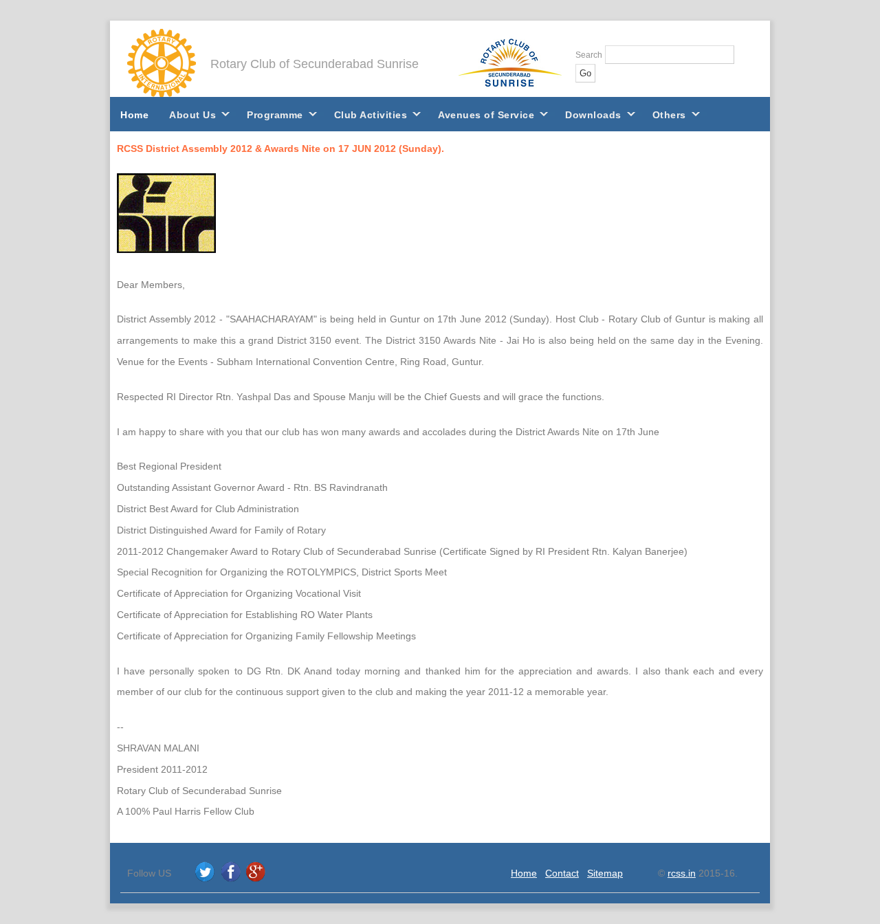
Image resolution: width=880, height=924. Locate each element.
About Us (192, 114)
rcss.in (682, 873)
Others (669, 114)
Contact (562, 873)
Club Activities (371, 114)
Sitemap (605, 873)
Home (134, 114)
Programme (275, 114)
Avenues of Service (486, 114)
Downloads (593, 114)
